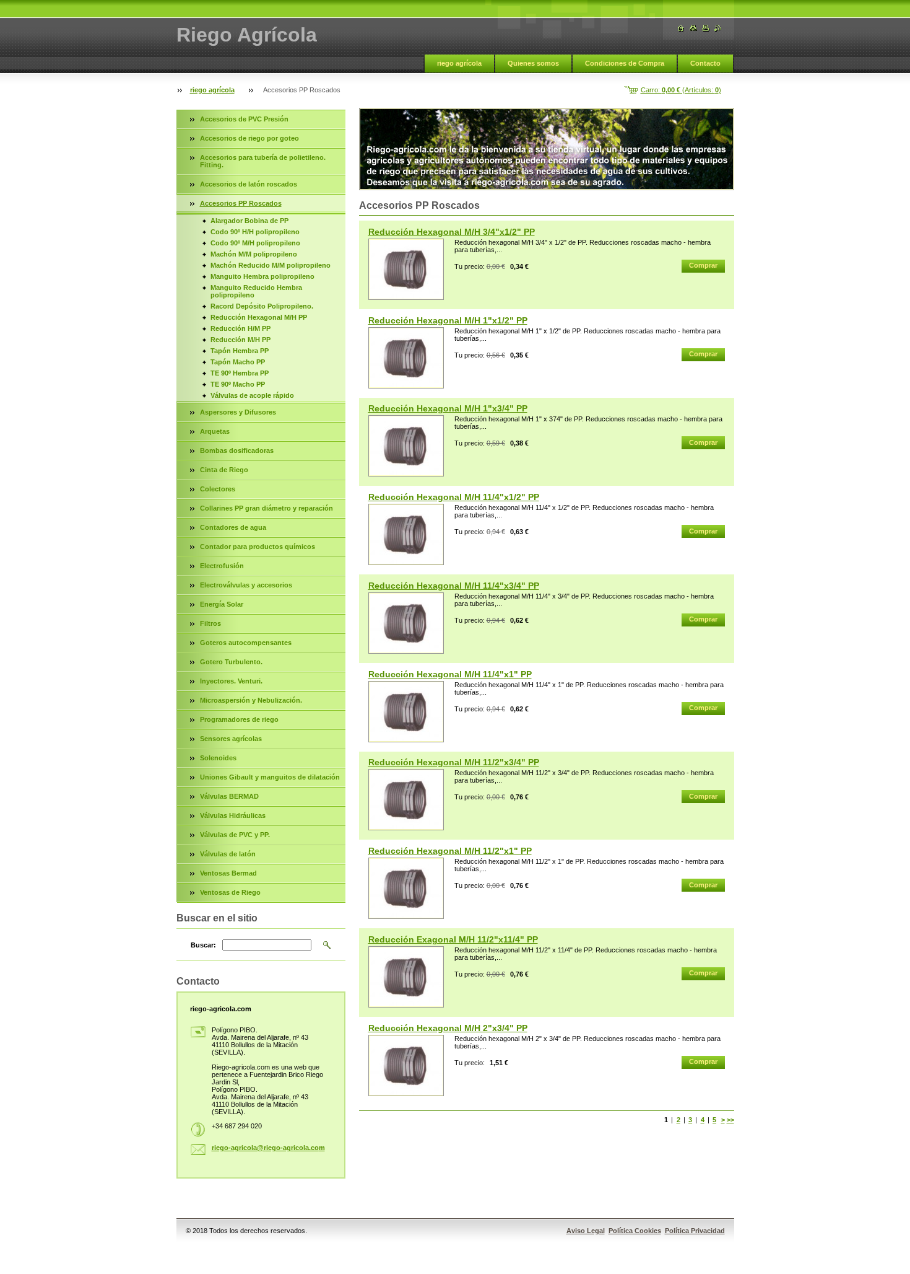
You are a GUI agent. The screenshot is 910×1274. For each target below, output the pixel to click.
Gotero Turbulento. (231, 662)
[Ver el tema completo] (406, 269)
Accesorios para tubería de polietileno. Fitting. (263, 161)
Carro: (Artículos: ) (681, 90)
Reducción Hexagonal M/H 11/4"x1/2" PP (453, 497)
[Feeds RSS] (718, 28)
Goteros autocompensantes (246, 642)
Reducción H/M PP (240, 328)
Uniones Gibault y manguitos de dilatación (270, 777)
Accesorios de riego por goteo (249, 138)
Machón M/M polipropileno (253, 254)
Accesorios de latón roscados (248, 184)
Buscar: (203, 945)
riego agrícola (459, 63)
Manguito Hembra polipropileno (262, 276)
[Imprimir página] (705, 28)
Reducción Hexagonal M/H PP (258, 317)
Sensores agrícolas (231, 738)
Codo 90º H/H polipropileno (255, 231)
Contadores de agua (233, 527)
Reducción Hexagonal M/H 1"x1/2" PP (447, 320)
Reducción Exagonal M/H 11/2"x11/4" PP (453, 939)
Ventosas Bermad (228, 873)
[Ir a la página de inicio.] (681, 28)
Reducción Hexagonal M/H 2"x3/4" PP (447, 1028)
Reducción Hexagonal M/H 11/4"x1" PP (450, 674)
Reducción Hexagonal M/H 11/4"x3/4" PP (453, 586)
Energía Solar (221, 604)
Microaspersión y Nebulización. (251, 700)
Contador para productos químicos (257, 546)
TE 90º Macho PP (237, 384)
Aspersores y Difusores (238, 412)
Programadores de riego (239, 719)
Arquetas (215, 431)
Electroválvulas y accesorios (246, 585)
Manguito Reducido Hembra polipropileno (256, 291)
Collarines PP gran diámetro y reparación (266, 508)
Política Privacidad (695, 1230)
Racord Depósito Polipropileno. (261, 306)
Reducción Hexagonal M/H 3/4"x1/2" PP (451, 232)
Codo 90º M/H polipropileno (255, 243)
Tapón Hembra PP (239, 350)
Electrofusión (222, 565)
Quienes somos (533, 63)
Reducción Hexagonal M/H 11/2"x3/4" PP (453, 762)
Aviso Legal (585, 1230)
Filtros (210, 623)
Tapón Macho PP (237, 362)
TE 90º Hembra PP (239, 373)
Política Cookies (635, 1230)
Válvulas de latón (228, 854)
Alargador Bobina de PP (249, 220)
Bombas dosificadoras (237, 450)
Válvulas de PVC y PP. (235, 834)
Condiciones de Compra (624, 63)
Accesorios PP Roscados (241, 203)
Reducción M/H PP (240, 339)
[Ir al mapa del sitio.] (693, 28)
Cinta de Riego (224, 469)
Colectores (217, 489)
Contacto (705, 63)
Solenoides (218, 758)
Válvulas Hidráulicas (233, 815)
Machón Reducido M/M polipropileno (270, 265)
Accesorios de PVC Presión (244, 119)
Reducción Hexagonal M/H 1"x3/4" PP (447, 408)
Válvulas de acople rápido (252, 395)
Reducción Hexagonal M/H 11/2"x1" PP (450, 851)
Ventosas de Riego (230, 892)
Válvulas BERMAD (229, 796)
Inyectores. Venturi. (231, 681)
